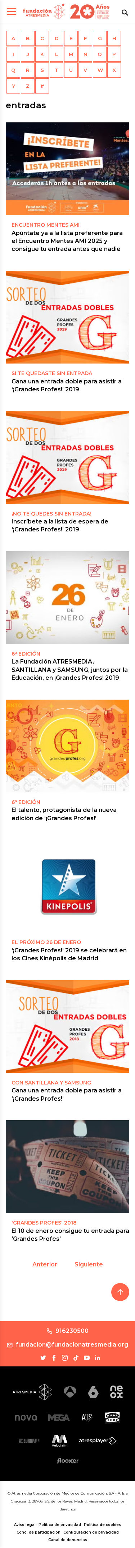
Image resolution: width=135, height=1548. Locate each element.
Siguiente (89, 1264)
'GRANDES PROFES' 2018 (44, 1222)
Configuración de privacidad (91, 1532)
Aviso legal (25, 1524)
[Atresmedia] (32, 1392)
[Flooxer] (67, 1460)
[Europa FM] (29, 1441)
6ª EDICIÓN (26, 802)
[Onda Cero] (112, 1417)
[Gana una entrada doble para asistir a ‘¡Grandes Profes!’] (67, 1026)
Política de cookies (102, 1524)
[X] (43, 1358)
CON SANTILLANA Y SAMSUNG (51, 1082)
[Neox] (116, 1392)
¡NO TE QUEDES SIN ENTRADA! (51, 513)
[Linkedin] (97, 1358)
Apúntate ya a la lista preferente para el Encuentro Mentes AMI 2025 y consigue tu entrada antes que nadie (67, 241)
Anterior (44, 1264)
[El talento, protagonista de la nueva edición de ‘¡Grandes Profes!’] (67, 746)
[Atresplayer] (98, 1441)
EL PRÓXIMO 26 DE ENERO (46, 942)
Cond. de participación (38, 1532)
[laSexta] (93, 1392)
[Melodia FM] (59, 1441)
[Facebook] (54, 1358)
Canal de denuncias (67, 1540)
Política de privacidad (60, 1524)
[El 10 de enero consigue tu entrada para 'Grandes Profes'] (67, 1166)
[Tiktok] (76, 1358)
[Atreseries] (87, 1417)
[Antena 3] (70, 1392)
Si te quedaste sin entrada (52, 373)
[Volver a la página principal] (44, 11)
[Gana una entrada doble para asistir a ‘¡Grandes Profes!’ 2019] (67, 317)
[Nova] (26, 1418)
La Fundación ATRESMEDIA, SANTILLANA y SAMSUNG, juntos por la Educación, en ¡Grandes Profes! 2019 (70, 669)
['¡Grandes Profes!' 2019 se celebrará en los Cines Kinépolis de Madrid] (67, 886)
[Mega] (59, 1417)
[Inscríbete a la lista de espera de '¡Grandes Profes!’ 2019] (67, 457)
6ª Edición (26, 654)
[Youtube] (87, 1358)
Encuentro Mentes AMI (46, 225)
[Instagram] (65, 1358)
